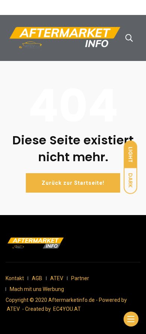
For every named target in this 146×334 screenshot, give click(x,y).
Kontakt (15, 278)
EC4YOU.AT (67, 309)
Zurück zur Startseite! (73, 183)
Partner (80, 278)
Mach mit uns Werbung (37, 289)
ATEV (56, 278)
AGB (37, 278)
